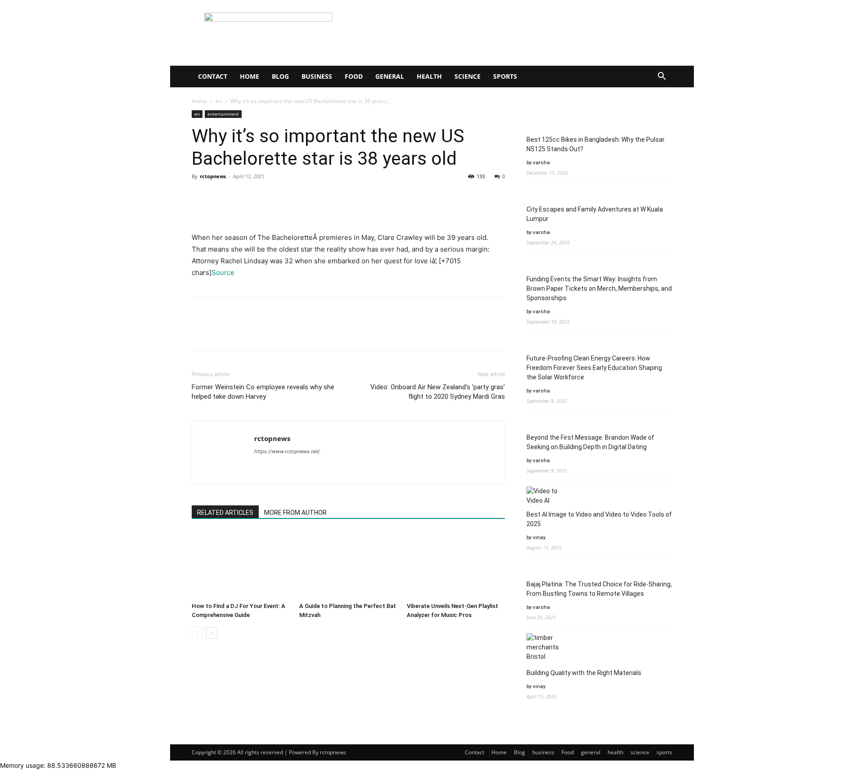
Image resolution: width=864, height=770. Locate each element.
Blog (280, 76)
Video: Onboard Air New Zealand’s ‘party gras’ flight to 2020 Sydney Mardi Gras (437, 392)
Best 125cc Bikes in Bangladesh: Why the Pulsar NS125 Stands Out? (595, 144)
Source (223, 272)
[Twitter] (221, 197)
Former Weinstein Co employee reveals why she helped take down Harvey (263, 392)
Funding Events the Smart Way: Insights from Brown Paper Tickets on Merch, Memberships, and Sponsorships (599, 288)
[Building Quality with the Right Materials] (543, 647)
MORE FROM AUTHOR (295, 512)
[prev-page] (197, 633)
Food (354, 76)
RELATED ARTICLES (225, 512)
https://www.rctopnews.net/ (287, 451)
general (389, 76)
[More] (283, 197)
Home (249, 76)
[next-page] (211, 633)
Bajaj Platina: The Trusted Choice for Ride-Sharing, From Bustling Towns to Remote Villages (599, 589)
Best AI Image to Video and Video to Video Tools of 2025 (599, 519)
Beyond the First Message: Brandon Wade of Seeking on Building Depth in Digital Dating (590, 442)
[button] (661, 77)
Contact (212, 76)
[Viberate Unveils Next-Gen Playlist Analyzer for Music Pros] (456, 565)
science (467, 76)
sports (505, 76)
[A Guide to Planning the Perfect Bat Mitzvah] (348, 565)
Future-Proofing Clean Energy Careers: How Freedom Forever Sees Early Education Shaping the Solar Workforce (594, 368)
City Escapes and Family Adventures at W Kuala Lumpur (594, 214)
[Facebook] (201, 197)
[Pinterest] (242, 197)
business (317, 76)
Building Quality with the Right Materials (583, 672)
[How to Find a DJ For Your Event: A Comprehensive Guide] (241, 565)
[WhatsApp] (263, 197)
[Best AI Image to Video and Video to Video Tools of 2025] (543, 495)
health (429, 76)
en (219, 101)
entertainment (223, 114)
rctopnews (213, 176)
